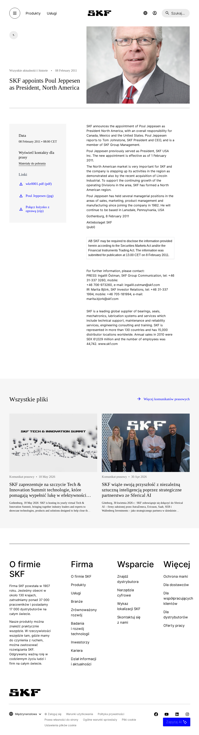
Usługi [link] (52, 13)
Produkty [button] (33, 13)
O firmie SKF (81, 576)
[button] (145, 13)
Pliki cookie (129, 719)
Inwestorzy (80, 642)
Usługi (76, 593)
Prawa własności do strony (61, 719)
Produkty (78, 585)
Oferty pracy (174, 625)
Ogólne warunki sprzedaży (100, 719)
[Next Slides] (179, 478)
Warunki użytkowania (79, 714)
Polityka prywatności (111, 714)
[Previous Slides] (19, 478)
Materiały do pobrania (32, 163)
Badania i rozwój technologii (80, 628)
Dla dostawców (176, 585)
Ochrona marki (175, 576)
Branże (77, 601)
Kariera (77, 650)
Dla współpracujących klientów (178, 598)
